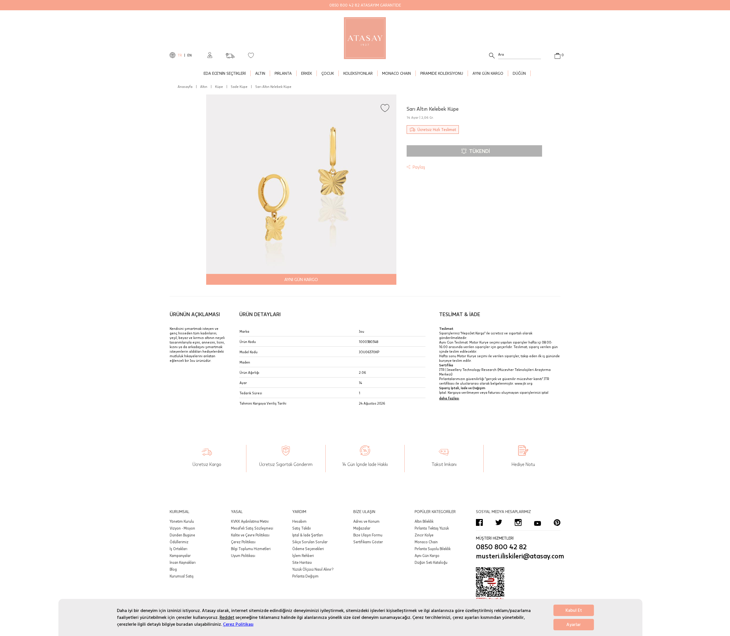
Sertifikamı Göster (368, 542)
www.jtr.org (523, 383)
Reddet (227, 617)
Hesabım (299, 521)
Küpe (219, 86)
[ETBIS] (518, 584)
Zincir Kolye (424, 535)
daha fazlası (449, 398)
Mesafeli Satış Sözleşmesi (252, 528)
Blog (173, 569)
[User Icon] (210, 55)
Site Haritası (302, 562)
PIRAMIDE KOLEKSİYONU (441, 73)
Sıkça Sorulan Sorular (310, 542)
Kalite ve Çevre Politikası (250, 535)
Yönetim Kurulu (182, 521)
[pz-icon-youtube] (537, 522)
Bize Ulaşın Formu (367, 535)
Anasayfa (185, 86)
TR (180, 55)
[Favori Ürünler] (251, 55)
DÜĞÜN (519, 73)
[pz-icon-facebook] (479, 522)
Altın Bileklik (424, 521)
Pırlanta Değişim (305, 576)
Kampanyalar (180, 555)
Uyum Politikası (243, 555)
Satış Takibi (301, 528)
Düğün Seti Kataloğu (431, 562)
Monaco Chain (426, 542)
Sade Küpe (239, 86)
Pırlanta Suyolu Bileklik (433, 548)
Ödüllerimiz (179, 542)
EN (189, 55)
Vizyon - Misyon (182, 528)
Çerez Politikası (238, 624)
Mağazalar (361, 528)
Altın (203, 86)
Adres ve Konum (366, 521)
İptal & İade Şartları (307, 535)
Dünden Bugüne (182, 535)
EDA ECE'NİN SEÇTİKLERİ (225, 73)
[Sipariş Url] (230, 54)
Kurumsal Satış (182, 576)
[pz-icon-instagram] (518, 522)
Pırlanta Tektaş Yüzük (432, 528)
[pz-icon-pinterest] (556, 522)
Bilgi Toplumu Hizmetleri (251, 548)
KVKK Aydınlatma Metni (250, 521)
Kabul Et (573, 610)
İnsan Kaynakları (183, 562)
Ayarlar (573, 624)
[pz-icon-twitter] (498, 522)
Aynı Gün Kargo (427, 555)
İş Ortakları (178, 548)
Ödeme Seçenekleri (308, 548)
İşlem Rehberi (303, 555)
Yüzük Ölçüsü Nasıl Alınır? (312, 569)
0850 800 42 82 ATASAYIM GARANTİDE (365, 5)
